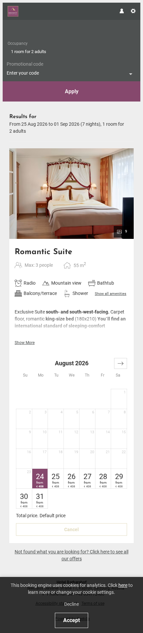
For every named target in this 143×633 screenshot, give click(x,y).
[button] (120, 363)
